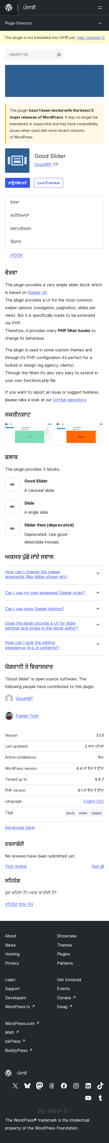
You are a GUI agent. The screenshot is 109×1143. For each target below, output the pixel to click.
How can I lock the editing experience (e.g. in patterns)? (32, 645)
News (10, 945)
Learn (10, 979)
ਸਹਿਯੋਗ (16, 255)
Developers (15, 997)
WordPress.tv (20, 1006)
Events (63, 988)
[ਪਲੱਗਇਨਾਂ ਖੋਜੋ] (59, 55)
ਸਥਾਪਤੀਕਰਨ (20, 228)
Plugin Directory (18, 23)
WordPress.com (22, 1023)
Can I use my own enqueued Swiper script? (45, 592)
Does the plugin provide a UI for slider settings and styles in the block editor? (41, 626)
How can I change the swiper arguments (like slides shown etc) (36, 574)
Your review (16, 866)
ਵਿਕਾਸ (15, 241)
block (70, 813)
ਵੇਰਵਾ (14, 202)
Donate (66, 997)
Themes (64, 945)
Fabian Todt (27, 715)
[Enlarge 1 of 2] (45, 430)
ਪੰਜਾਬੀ (22, 1073)
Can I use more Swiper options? (34, 608)
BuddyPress (19, 1050)
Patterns (65, 963)
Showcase (67, 935)
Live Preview (48, 183)
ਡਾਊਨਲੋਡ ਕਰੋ (17, 183)
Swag (64, 1006)
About (10, 935)
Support (12, 988)
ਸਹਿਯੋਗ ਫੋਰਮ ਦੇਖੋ (19, 904)
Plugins (63, 953)
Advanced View (19, 827)
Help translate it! (90, 37)
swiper (97, 813)
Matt (12, 1032)
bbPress (15, 1041)
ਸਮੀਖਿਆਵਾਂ (19, 215)
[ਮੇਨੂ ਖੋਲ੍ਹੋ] (101, 7)
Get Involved (69, 979)
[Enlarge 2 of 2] (97, 430)
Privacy (12, 963)
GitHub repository (69, 399)
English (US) (94, 801)
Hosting (12, 953)
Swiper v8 (37, 292)
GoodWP (43, 164)
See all (98, 866)
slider (83, 813)
